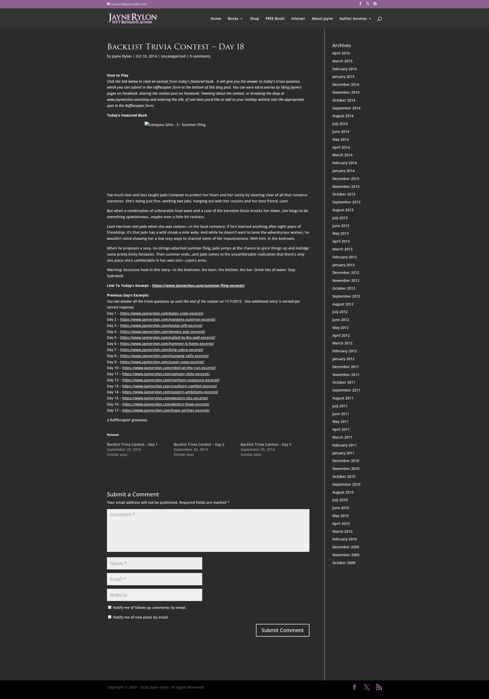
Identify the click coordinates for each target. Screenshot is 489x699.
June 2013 (340, 225)
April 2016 (341, 53)
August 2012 (343, 304)
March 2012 (342, 343)
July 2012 (340, 311)
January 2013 (343, 264)
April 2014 (341, 147)
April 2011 (341, 429)
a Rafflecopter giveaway (127, 419)
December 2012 (345, 272)
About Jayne (322, 19)
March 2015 (342, 61)
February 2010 (344, 539)
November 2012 (345, 280)
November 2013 (345, 186)
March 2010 (342, 531)
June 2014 (340, 131)
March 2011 (342, 437)
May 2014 (340, 139)
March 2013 (342, 249)
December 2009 (345, 546)
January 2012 (343, 358)
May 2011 (340, 421)
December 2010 (345, 460)
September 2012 (346, 296)
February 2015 (344, 68)
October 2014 (343, 100)
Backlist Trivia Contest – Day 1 (132, 444)
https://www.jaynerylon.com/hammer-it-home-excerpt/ (167, 343)
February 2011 (344, 445)
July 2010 (340, 499)
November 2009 (345, 554)
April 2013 (341, 241)
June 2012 (340, 319)
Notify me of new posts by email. (141, 617)
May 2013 (340, 233)
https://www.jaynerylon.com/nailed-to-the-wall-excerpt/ (167, 337)
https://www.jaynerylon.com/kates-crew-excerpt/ (161, 313)
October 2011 (343, 382)
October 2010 (343, 476)
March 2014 (342, 154)
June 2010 (340, 507)
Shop (254, 19)
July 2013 (340, 217)
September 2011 (346, 390)
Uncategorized (173, 56)
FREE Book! (275, 19)
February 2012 (344, 350)
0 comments (200, 56)
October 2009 (343, 562)
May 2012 (340, 327)
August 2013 (343, 209)
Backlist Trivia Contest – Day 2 (199, 444)
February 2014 (344, 162)
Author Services (353, 19)
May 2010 (340, 515)
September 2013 (346, 202)
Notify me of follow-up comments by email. (149, 607)
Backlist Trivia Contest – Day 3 (266, 444)
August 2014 (343, 115)
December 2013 (345, 178)
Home (216, 19)
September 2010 (346, 484)
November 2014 (345, 92)
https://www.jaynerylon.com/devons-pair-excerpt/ (162, 331)
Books (233, 19)
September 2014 (346, 108)
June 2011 (340, 413)
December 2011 (345, 366)
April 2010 (341, 523)
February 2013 (344, 257)
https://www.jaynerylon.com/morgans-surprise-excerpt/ (167, 319)
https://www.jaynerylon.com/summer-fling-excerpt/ (198, 285)
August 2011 (343, 398)
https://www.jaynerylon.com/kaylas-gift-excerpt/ (161, 325)
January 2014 (343, 170)
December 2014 (345, 84)
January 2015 (343, 76)
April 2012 (341, 335)
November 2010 (345, 468)
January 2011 (343, 453)
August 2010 (343, 492)
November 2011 (345, 374)
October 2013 (343, 194)
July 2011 (340, 405)
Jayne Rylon (122, 56)
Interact (298, 19)
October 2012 (343, 288)
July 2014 (340, 123)
